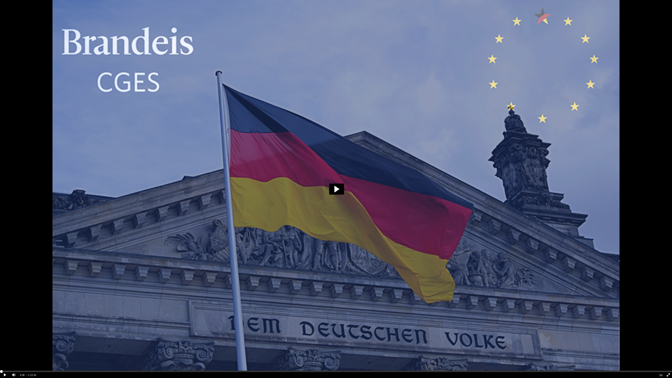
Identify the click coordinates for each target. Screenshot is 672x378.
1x (661, 375)
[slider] (336, 371)
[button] (336, 189)
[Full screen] (668, 375)
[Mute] (14, 375)
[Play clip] (5, 375)
